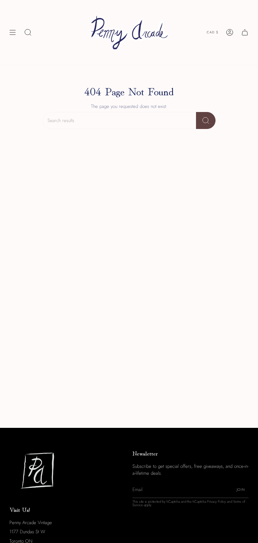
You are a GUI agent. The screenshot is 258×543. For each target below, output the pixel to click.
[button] (28, 32)
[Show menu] (12, 32)
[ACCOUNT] (229, 32)
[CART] (245, 32)
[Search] (206, 120)
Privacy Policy (216, 501)
